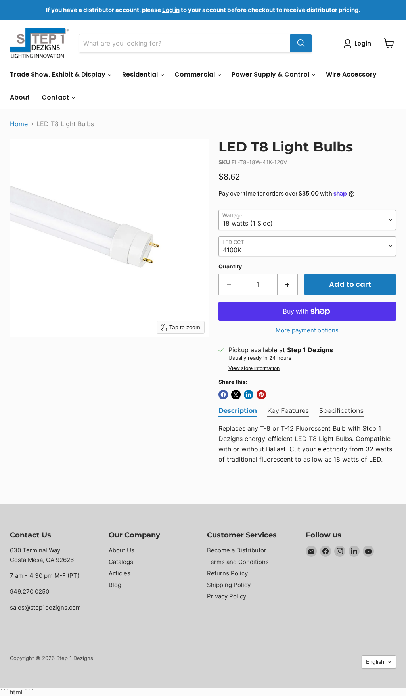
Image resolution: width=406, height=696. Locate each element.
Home (19, 123)
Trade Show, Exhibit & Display (58, 74)
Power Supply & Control (271, 74)
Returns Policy (227, 573)
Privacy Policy (226, 596)
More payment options (307, 330)
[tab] (237, 411)
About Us (121, 550)
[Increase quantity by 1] (288, 284)
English (375, 661)
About (20, 97)
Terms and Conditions (238, 562)
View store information (254, 368)
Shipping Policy (229, 585)
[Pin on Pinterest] (261, 394)
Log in (171, 9)
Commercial (195, 74)
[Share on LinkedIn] (248, 394)
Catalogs (121, 562)
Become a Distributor (236, 550)
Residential (140, 74)
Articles (119, 573)
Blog (115, 585)
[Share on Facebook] (223, 394)
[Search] (301, 43)
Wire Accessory (351, 74)
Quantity (230, 266)
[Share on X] (236, 394)
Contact (56, 97)
